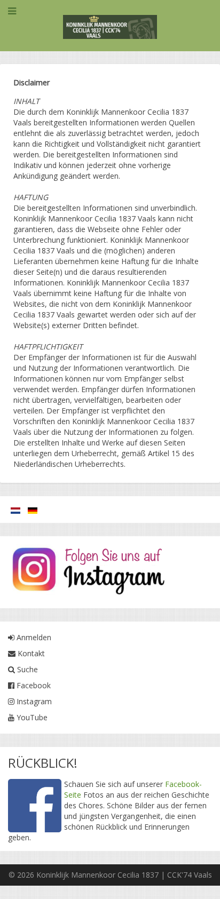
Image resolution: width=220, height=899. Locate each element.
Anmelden (32, 637)
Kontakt (30, 653)
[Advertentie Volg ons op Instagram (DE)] (88, 572)
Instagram (33, 701)
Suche (26, 669)
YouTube (31, 717)
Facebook (32, 685)
